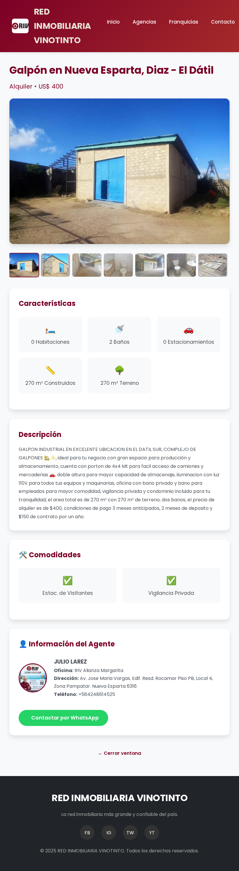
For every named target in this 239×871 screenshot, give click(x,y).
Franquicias (183, 21)
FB (87, 832)
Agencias (144, 21)
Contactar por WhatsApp (65, 717)
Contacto (223, 21)
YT (152, 832)
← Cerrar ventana (119, 753)
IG (108, 832)
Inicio (113, 21)
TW (130, 832)
